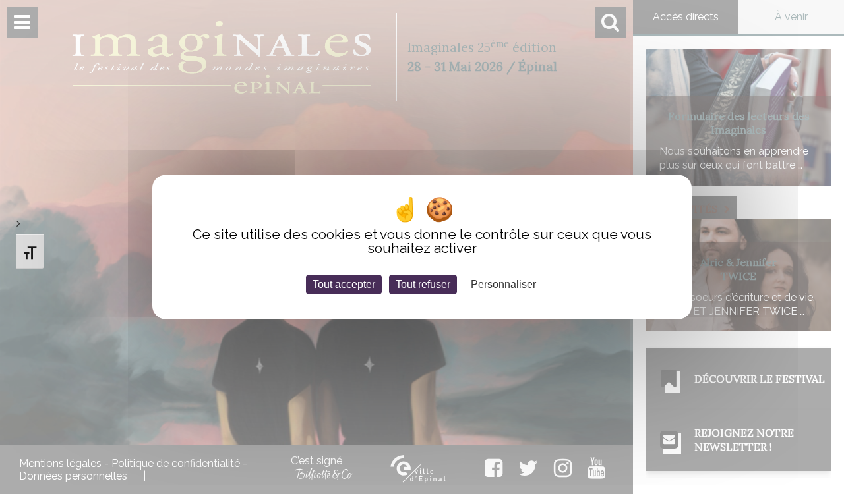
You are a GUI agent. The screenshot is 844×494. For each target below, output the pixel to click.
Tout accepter (344, 284)
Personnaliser (503, 284)
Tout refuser (423, 284)
